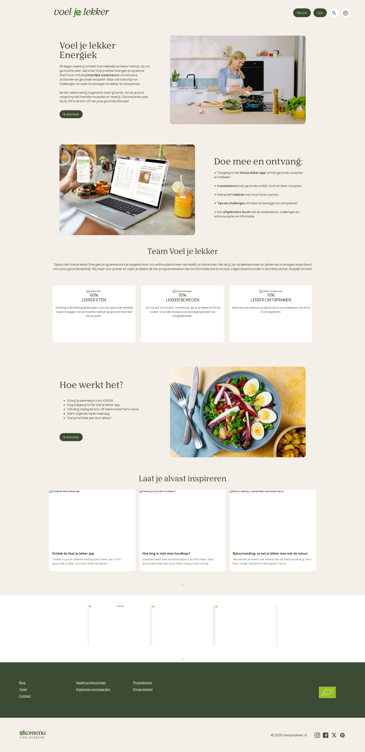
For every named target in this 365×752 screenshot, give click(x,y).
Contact (25, 696)
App (320, 13)
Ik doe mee (71, 114)
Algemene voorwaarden (93, 689)
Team (23, 689)
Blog (22, 683)
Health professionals (91, 683)
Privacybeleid (142, 689)
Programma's (142, 683)
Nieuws (302, 13)
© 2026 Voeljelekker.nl (289, 735)
